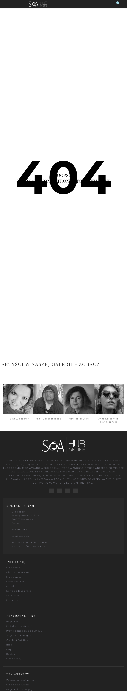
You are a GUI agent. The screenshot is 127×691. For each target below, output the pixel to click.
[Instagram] (75, 491)
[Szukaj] (110, 4)
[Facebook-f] (51, 491)
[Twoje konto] (122, 4)
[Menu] (5, 4)
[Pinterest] (67, 491)
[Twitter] (59, 491)
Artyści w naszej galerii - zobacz (51, 364)
